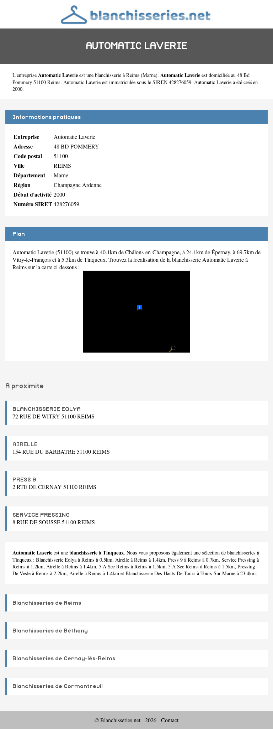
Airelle (122, 559)
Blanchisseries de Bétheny (50, 631)
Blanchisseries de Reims (46, 603)
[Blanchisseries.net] (136, 14)
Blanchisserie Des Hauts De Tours (160, 573)
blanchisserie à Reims (117, 75)
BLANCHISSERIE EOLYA (46, 409)
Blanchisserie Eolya (56, 559)
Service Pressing (238, 559)
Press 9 (175, 559)
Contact (169, 720)
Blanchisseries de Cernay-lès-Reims (63, 658)
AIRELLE (25, 444)
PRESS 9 (24, 480)
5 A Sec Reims (114, 566)
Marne (149, 75)
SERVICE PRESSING (41, 515)
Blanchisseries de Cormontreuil (57, 686)
